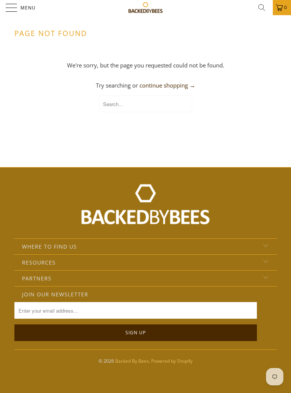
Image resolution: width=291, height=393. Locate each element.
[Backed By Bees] (145, 7)
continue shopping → (167, 85)
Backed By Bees (132, 361)
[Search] (264, 7)
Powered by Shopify (171, 361)
